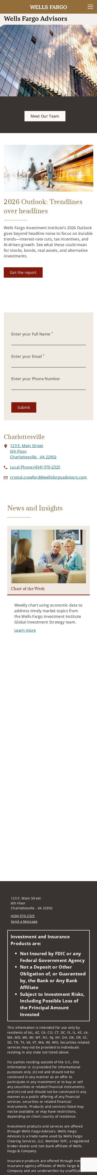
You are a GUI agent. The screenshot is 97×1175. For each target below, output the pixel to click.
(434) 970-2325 (23, 916)
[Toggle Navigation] (90, 7)
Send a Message (24, 921)
